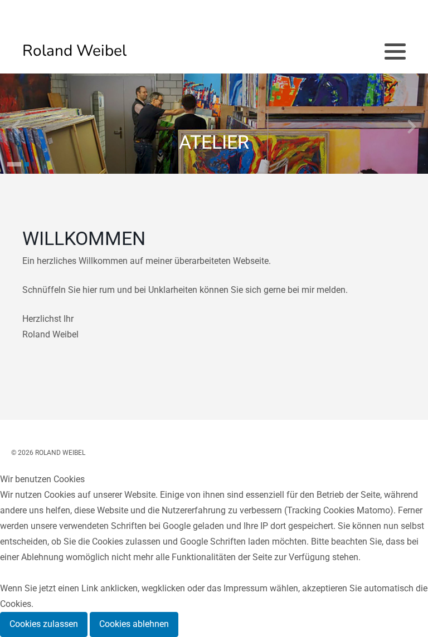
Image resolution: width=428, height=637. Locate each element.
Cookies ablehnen (134, 624)
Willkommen (83, 238)
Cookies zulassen (43, 624)
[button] (14, 164)
